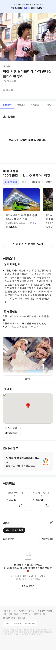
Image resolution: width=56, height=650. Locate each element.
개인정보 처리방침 (45, 610)
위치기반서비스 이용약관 (24, 610)
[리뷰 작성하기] (51, 523)
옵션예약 (7, 104)
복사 (23, 428)
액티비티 (36, 182)
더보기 (28, 379)
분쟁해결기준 (39, 613)
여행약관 (26, 613)
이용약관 (6, 610)
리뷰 (49, 104)
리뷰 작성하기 (28, 586)
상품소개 (21, 104)
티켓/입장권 (11, 182)
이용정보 (34, 104)
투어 (24, 182)
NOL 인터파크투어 (14, 530)
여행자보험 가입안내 (11, 613)
